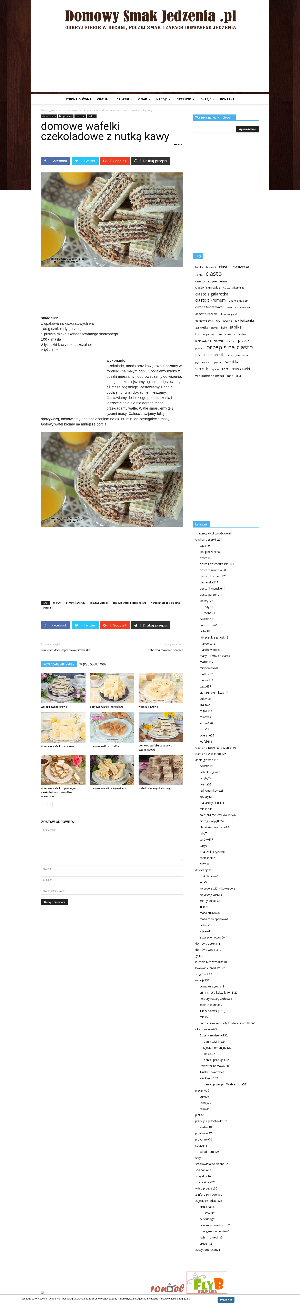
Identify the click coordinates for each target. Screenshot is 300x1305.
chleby (205, 1103)
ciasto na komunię (233, 287)
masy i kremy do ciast (215, 656)
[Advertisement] (150, 63)
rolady (205, 717)
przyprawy (203, 1139)
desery (206, 601)
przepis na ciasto (229, 347)
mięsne (206, 809)
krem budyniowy (204, 334)
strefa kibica (204, 1182)
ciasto (214, 273)
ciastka (199, 274)
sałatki (123, 99)
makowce (208, 643)
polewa (205, 699)
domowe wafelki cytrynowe (57, 746)
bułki (204, 1096)
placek (243, 340)
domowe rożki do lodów (104, 746)
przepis (199, 348)
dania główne (206, 760)
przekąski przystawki (211, 1121)
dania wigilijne (215, 1041)
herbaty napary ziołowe (216, 999)
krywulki (211, 1213)
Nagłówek (203, 974)
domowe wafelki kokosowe (106, 706)
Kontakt (227, 99)
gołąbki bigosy (210, 772)
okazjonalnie (206, 1029)
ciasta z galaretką (213, 570)
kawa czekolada (211, 1005)
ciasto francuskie (207, 287)
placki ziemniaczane (214, 827)
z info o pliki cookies (209, 1194)
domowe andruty (75, 602)
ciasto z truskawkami (209, 307)
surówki (206, 839)
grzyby (214, 327)
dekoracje (203, 870)
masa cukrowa (210, 913)
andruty (57, 602)
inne (203, 882)
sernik (201, 369)
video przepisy (206, 1188)
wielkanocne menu (209, 376)
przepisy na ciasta (237, 355)
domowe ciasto (243, 307)
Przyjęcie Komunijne (215, 1048)
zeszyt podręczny (207, 1250)
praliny (205, 705)
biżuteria (207, 1207)
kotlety (206, 797)
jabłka (236, 327)
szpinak (215, 369)
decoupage (208, 1219)
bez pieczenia (90, 110)
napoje (161, 99)
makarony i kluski (213, 803)
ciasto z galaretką (211, 294)
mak (219, 334)
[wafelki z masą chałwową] (161, 770)
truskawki (240, 369)
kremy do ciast (210, 901)
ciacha (102, 99)
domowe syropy (212, 986)
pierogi (231, 340)
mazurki (206, 662)
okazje (205, 99)
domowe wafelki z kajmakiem (108, 788)
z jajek (205, 931)
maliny (242, 334)
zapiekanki (208, 858)
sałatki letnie (209, 1152)
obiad (142, 99)
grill (199, 956)
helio (224, 327)
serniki (206, 723)
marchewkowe (210, 650)
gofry (205, 631)
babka (199, 267)
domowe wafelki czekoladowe (129, 602)
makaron (230, 334)
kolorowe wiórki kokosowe (218, 888)
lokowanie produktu (210, 968)
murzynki (206, 680)
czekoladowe (209, 876)
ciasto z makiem (238, 300)
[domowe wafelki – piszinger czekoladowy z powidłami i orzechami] (63, 770)
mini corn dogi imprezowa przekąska (65, 650)
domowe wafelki (99, 602)
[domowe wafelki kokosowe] (112, 688)
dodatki (206, 619)
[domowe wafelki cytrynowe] (63, 727)
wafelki (92, 116)
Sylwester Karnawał (214, 1066)
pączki (218, 362)
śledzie (206, 1127)
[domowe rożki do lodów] (112, 727)
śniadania (203, 1170)
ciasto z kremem (210, 300)
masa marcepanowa (214, 919)
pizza (200, 1115)
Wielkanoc (209, 1078)
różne (209, 613)
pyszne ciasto (203, 362)
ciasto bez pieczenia (211, 281)
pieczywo (184, 99)
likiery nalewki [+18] (214, 1011)
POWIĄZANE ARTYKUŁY (58, 664)
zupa (230, 376)
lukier (204, 907)
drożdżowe (209, 625)
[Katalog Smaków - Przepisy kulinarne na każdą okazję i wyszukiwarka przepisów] (94, 1292)
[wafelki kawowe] (161, 688)
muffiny (206, 674)
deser (229, 307)
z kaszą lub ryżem (212, 852)
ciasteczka (80, 116)
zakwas (205, 1109)
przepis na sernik (209, 355)
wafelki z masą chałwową (154, 788)
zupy (204, 864)
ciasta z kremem (213, 576)
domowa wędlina (208, 950)
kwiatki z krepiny (211, 1237)
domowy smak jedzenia (235, 320)
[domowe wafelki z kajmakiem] (112, 770)
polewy (205, 925)
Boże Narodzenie (214, 1035)
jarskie (205, 784)
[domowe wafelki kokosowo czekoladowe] (161, 727)
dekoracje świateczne (215, 1225)
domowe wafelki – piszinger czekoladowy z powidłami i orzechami (58, 792)
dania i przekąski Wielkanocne (225, 1084)
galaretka (201, 327)
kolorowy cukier (211, 894)
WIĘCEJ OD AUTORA (92, 664)
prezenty (206, 1243)
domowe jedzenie (206, 314)
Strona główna (78, 99)
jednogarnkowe (211, 790)
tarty (203, 845)
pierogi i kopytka (212, 821)
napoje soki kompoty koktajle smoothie (228, 1023)
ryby (203, 833)
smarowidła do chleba (211, 1164)
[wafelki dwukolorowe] (63, 688)
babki (205, 546)
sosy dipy (203, 1176)
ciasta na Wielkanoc (210, 754)
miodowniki (209, 668)
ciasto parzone (211, 594)
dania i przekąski (216, 1060)
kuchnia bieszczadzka (211, 962)
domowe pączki (229, 313)
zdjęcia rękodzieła (208, 1201)
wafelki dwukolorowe (54, 706)
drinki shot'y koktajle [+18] (219, 992)
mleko (204, 1017)
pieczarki (219, 340)
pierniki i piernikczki (214, 692)
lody (208, 607)
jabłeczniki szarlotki (214, 637)
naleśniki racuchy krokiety (218, 815)
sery (198, 1158)
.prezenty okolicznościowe (213, 533)
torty (204, 729)
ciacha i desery (70, 110)
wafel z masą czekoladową (165, 602)
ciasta (224, 266)
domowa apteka (207, 943)
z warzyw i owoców (213, 937)
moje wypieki (203, 341)
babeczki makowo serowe (165, 650)
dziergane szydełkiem (215, 1231)
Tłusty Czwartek (212, 1072)
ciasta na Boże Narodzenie (215, 748)
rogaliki (206, 711)
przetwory (203, 1133)
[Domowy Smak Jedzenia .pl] (150, 16)
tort (225, 369)
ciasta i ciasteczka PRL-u (217, 564)
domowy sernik (204, 320)
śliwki (239, 376)
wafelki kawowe (148, 706)
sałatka (232, 361)
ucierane (207, 735)
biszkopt (211, 267)
